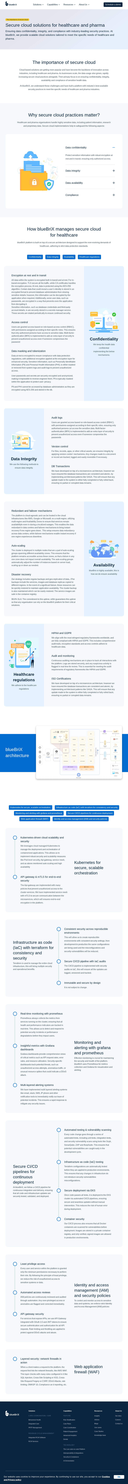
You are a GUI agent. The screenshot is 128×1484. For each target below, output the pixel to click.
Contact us (118, 1424)
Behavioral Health (34, 1420)
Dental (65, 1439)
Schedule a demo (113, 5)
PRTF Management (35, 1428)
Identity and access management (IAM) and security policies (80, 819)
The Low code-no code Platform (74, 1449)
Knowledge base (100, 1435)
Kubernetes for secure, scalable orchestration (30, 807)
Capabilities (52, 5)
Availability (69, 257)
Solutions (37, 5)
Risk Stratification (69, 1420)
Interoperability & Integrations (73, 1453)
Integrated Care (33, 1424)
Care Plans (67, 1424)
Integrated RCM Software (37, 1437)
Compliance (72, 195)
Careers (118, 1420)
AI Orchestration (68, 1461)
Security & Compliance (71, 1457)
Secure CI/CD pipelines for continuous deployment (90, 813)
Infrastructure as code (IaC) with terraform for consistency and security (87, 807)
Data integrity (73, 170)
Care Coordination (69, 1428)
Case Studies (99, 1431)
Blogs (96, 1424)
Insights (97, 1416)
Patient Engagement (70, 1431)
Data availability (74, 182)
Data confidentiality (76, 147)
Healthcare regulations (89, 257)
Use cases (98, 1427)
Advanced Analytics (70, 1435)
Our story (118, 1416)
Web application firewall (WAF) (35, 819)
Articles (96, 1420)
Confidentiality (35, 257)
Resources (68, 5)
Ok (119, 1477)
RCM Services (33, 1441)
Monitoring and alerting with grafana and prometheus (39, 813)
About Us (83, 5)
